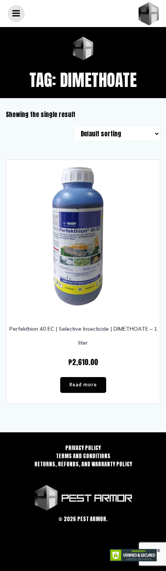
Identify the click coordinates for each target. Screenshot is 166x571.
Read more (83, 384)
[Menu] (16, 13)
